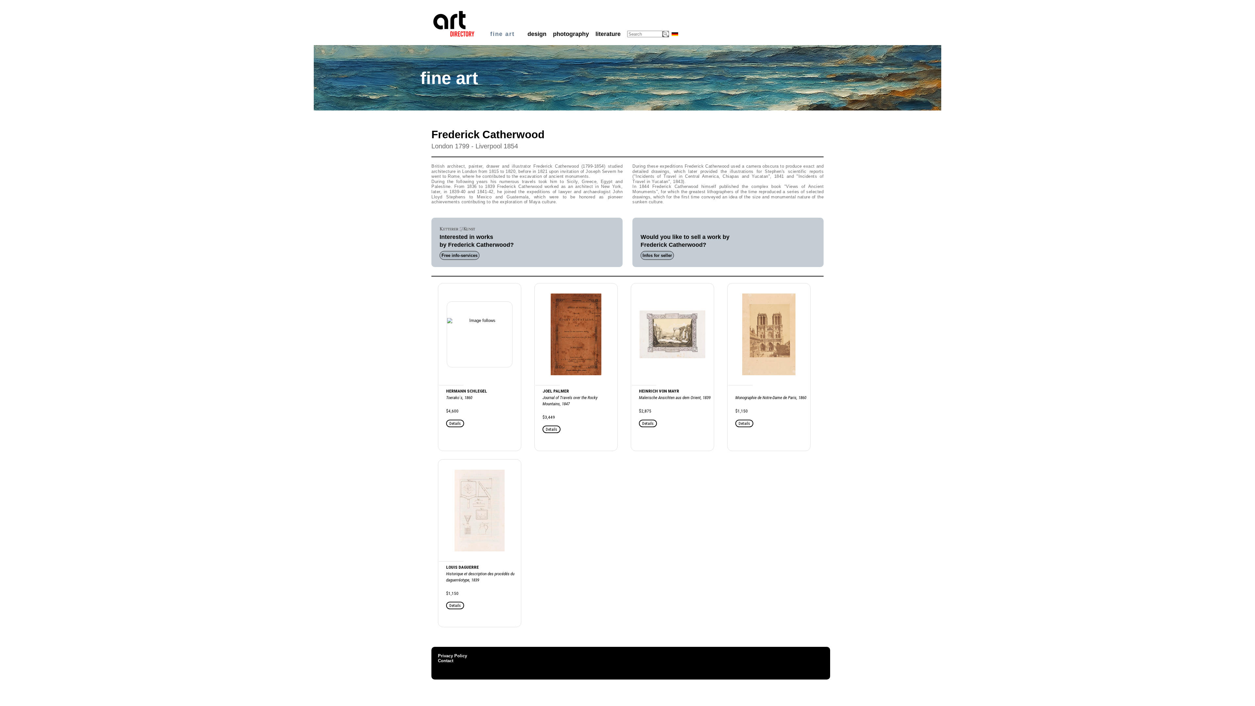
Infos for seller (657, 255)
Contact (445, 660)
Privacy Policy (452, 655)
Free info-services (459, 255)
